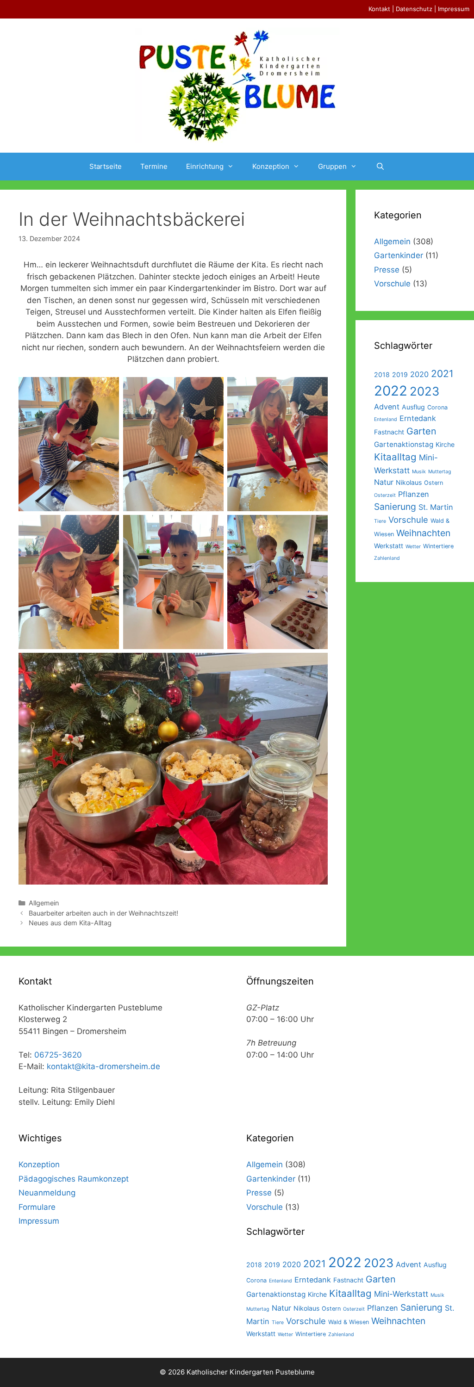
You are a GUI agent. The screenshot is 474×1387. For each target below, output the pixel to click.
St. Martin (435, 507)
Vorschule (392, 283)
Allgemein (44, 903)
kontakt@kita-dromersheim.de (103, 1066)
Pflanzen (413, 494)
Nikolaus (409, 482)
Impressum (453, 8)
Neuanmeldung (47, 1192)
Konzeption (270, 166)
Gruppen (332, 166)
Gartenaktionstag (403, 444)
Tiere (380, 521)
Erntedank (417, 418)
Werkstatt (388, 546)
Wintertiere (438, 546)
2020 (419, 374)
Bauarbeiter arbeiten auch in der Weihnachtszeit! (103, 913)
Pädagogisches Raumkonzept (74, 1178)
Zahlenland (387, 558)
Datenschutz (414, 8)
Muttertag (439, 472)
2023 (424, 391)
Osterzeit (385, 495)
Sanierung (395, 506)
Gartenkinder (398, 255)
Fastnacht (389, 432)
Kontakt (379, 8)
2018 (382, 374)
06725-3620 (58, 1054)
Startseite (105, 166)
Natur (383, 482)
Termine (154, 166)
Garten (421, 431)
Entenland (385, 419)
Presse (386, 269)
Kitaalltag (395, 457)
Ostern (433, 482)
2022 (390, 391)
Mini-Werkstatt (401, 1294)
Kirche (445, 444)
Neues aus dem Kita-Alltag (70, 923)
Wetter (413, 547)
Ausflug (413, 407)
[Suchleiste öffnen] (379, 166)
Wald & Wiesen (348, 1322)
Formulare (37, 1207)
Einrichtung (205, 166)
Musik (419, 472)
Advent (386, 406)
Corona (437, 407)
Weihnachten (423, 533)
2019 (400, 374)
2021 (442, 373)
